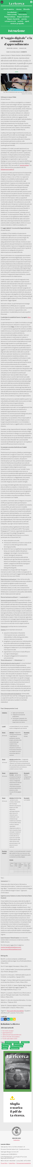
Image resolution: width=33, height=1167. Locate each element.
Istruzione (22, 12)
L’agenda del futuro (7, 1032)
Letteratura (23, 15)
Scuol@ (5, 1046)
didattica (25, 1042)
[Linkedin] (8, 1019)
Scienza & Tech (10, 21)
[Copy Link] (14, 1019)
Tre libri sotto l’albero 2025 (9, 1038)
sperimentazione (17, 1046)
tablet (5, 1048)
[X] (5, 1019)
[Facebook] (2, 1019)
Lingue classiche (13, 19)
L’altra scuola (12, 15)
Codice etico (16, 1140)
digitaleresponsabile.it (7, 169)
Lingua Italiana (9, 17)
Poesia (24, 19)
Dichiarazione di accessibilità (23, 1163)
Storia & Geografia (17, 24)
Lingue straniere (23, 17)
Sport (27, 21)
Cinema (18, 9)
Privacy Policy (4, 1163)
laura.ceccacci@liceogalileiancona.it (11, 949)
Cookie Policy (12, 1163)
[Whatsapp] (11, 1019)
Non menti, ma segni (7, 1031)
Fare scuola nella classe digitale (15, 1011)
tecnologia (15, 1048)
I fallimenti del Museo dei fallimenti (11, 1034)
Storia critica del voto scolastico (10, 1036)
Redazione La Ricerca (12, 48)
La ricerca (16, 4)
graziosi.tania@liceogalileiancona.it (11, 947)
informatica (7, 1044)
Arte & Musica (9, 9)
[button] (2, 2)
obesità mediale (24, 165)
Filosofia (26, 9)
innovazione (19, 1044)
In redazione (12, 12)
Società (20, 21)
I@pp (29, 317)
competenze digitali (12, 1042)
